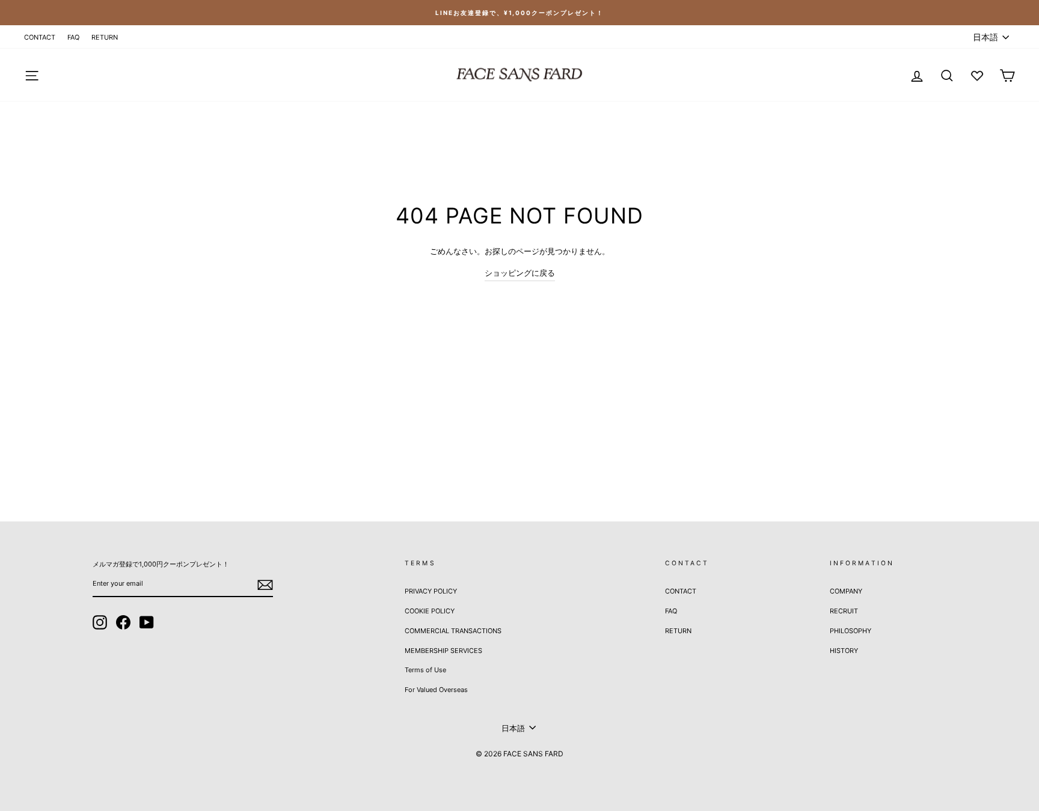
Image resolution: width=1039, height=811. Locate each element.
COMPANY (846, 591)
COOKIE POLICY (430, 611)
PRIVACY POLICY (431, 591)
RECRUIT (844, 611)
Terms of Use (425, 670)
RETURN (104, 37)
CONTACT (39, 37)
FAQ (73, 37)
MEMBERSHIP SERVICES (443, 650)
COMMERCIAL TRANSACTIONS (453, 631)
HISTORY (844, 650)
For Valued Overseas (436, 689)
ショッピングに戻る (520, 273)
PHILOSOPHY (850, 631)
